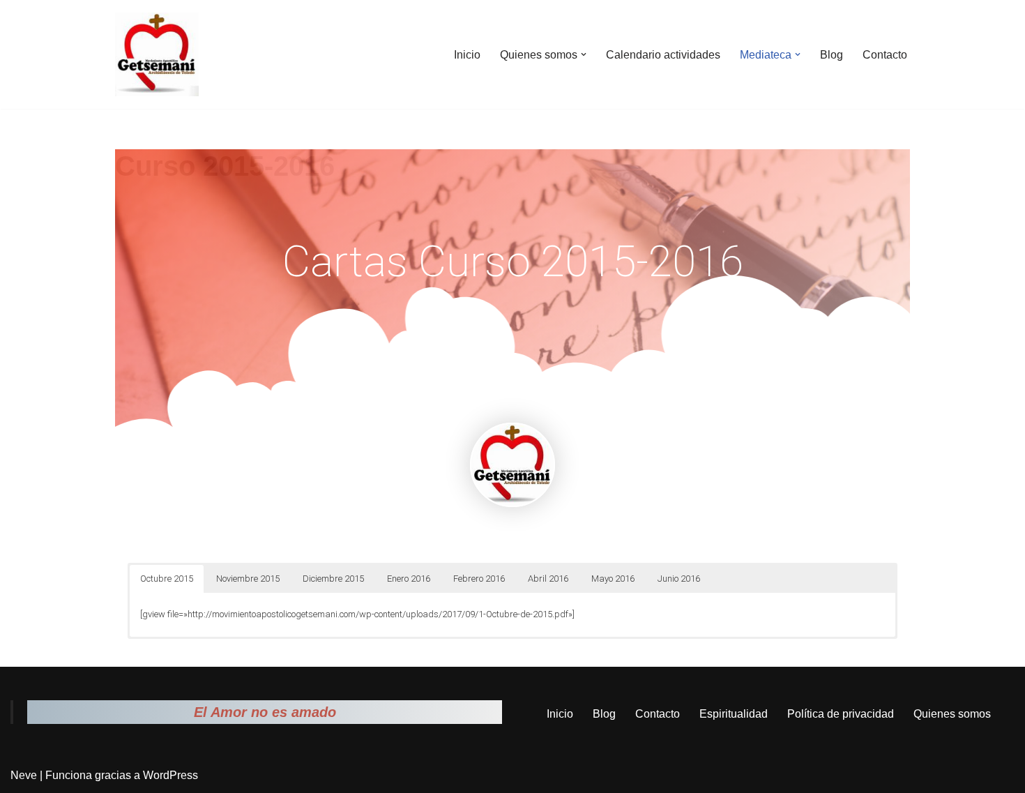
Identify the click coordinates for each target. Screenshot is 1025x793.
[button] (583, 54)
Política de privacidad (840, 714)
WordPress (170, 775)
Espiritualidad (733, 714)
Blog (831, 55)
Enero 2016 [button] (408, 578)
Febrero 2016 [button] (479, 578)
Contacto (885, 55)
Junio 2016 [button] (679, 578)
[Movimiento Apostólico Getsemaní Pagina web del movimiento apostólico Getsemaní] (157, 54)
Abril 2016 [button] (548, 578)
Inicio (467, 55)
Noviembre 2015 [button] (248, 578)
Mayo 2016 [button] (613, 578)
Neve (23, 775)
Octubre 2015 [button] (166, 578)
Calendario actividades (663, 55)
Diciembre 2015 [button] (333, 578)
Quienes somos (952, 714)
